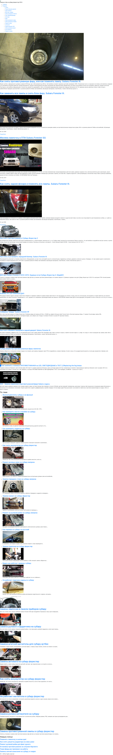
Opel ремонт (8, 10)
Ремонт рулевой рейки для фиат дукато (15, 744)
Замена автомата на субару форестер (19, 661)
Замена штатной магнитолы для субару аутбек (24, 644)
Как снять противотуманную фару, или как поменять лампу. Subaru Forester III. (40, 81)
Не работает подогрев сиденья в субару (18, 580)
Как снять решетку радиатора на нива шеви (17, 742)
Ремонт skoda (8, 31)
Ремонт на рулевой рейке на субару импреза (20, 513)
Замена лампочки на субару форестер (17, 546)
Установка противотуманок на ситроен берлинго (19, 747)
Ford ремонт (8, 29)
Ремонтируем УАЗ (10, 26)
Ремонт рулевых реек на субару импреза (19, 462)
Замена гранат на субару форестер (16, 496)
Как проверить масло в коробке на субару (19, 412)
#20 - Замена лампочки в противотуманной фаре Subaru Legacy (25, 384)
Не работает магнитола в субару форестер (22, 696)
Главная (5, 4)
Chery (6, 7)
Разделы (5, 6)
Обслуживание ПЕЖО (10, 21)
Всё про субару (9, 12)
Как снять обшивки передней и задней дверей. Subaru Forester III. (25, 330)
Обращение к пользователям (22, 754)
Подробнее (3, 134)
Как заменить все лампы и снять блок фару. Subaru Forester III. (32, 93)
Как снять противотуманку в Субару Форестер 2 (19, 238)
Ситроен (7, 24)
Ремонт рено (8, 23)
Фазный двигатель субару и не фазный (18, 395)
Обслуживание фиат (10, 28)
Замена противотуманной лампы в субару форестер (27, 731)
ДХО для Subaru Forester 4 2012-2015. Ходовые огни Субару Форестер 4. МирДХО (32, 275)
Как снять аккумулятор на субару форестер (20, 445)
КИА (6, 18)
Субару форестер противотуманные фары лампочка (20, 349)
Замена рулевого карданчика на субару (20, 626)
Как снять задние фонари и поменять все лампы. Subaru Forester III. (35, 184)
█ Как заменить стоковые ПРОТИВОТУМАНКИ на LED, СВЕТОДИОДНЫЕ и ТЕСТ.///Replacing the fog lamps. (41, 365)
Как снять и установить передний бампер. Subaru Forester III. (23, 257)
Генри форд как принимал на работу (14, 749)
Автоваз (7, 17)
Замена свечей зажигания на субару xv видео (18, 751)
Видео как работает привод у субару (17, 563)
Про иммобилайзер (10, 15)
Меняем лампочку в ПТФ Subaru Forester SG (23, 137)
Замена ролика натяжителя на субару (19, 714)
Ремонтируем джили (10, 9)
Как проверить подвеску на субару (16, 428)
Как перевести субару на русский (16, 529)
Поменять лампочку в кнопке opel (13, 739)
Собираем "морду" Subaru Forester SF (14, 312)
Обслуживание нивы (10, 20)
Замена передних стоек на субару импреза (19, 479)
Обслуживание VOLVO (11, 13)
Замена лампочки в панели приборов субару (23, 609)
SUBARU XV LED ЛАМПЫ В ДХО (12, 293)
